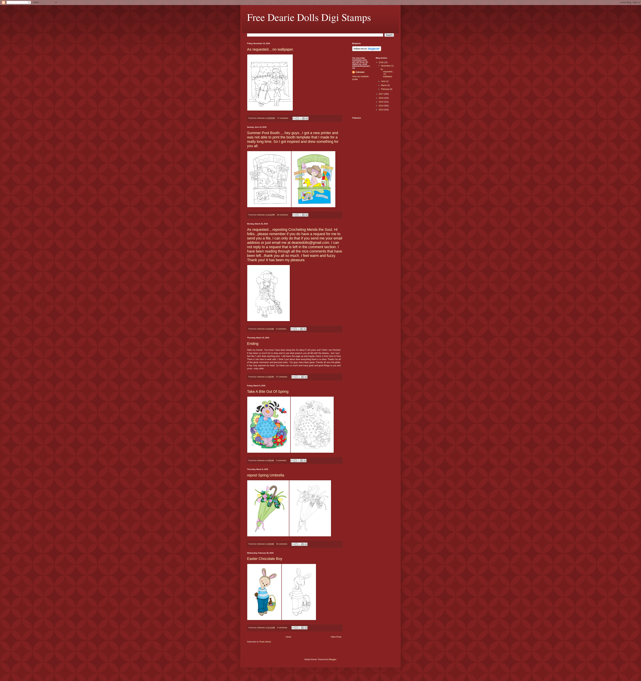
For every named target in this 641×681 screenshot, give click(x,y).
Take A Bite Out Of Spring (267, 391)
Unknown (360, 72)
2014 (381, 106)
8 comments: (281, 329)
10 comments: (282, 544)
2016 (381, 98)
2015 (381, 102)
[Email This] (294, 118)
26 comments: (283, 215)
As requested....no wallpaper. (270, 49)
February (385, 89)
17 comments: (283, 118)
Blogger (332, 659)
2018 (381, 62)
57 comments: (282, 377)
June (383, 81)
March (384, 85)
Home (288, 637)
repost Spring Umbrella (265, 475)
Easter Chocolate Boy (264, 559)
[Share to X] (300, 118)
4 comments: (282, 628)
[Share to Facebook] (303, 118)
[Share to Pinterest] (306, 118)
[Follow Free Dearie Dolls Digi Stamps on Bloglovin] (366, 50)
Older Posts (336, 637)
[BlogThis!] (297, 118)
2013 (381, 110)
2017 (381, 94)
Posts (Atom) (265, 642)
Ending (252, 344)
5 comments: (281, 460)
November (386, 66)
